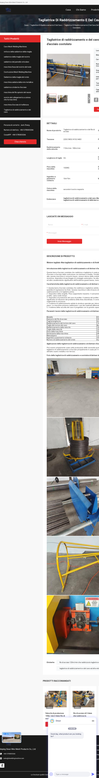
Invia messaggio (64, 241)
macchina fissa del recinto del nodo (17, 67)
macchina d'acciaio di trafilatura (16, 105)
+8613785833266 (26, 130)
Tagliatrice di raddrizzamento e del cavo (46, 25)
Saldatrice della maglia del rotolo (16, 77)
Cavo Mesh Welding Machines (15, 47)
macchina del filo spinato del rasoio (17, 92)
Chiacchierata (20, 142)
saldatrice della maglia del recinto (17, 57)
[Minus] (93, 720)
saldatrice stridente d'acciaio (15, 87)
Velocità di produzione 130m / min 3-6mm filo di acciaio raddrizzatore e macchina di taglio (55, 716)
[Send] (93, 774)
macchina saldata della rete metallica (18, 82)
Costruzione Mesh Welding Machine (18, 72)
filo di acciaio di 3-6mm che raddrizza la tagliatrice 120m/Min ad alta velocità (82, 716)
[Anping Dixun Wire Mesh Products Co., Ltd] (8, 10)
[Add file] (51, 774)
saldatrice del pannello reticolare (16, 62)
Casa (26, 25)
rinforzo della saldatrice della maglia (18, 52)
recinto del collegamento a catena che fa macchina (17, 98)
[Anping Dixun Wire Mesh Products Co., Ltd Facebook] (96, 100)
